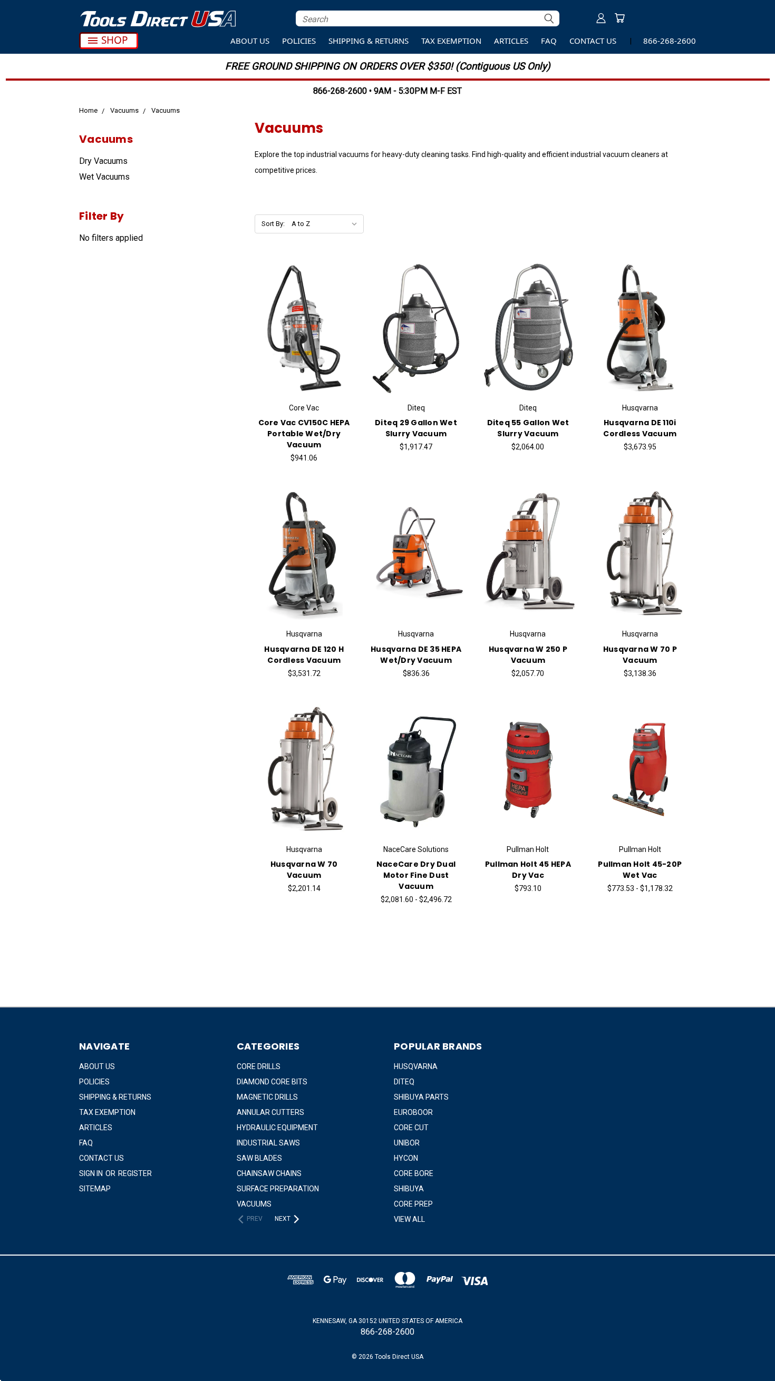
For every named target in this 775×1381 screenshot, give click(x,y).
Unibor (407, 1143)
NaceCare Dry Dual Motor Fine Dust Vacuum (416, 875)
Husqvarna (416, 1066)
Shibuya (409, 1188)
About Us (249, 40)
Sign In (91, 1173)
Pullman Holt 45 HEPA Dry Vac (528, 869)
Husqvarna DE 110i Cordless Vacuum (639, 428)
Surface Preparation (278, 1188)
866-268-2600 (669, 40)
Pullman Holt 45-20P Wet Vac (640, 869)
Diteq (404, 1082)
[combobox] (427, 18)
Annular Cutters (270, 1112)
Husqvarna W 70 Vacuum (304, 869)
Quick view (304, 315)
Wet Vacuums (104, 177)
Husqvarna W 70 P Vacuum (640, 654)
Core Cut (411, 1127)
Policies (299, 40)
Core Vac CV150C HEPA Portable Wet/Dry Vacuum (304, 433)
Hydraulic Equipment (277, 1127)
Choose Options (416, 779)
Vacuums (254, 1204)
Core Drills (258, 1066)
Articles (511, 40)
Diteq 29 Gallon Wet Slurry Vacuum (416, 428)
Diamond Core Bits (272, 1082)
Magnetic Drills (267, 1097)
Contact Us (592, 40)
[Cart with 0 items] (619, 18)
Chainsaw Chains (269, 1173)
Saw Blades (259, 1158)
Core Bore (413, 1173)
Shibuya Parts (421, 1097)
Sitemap (95, 1188)
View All (409, 1219)
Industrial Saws (268, 1143)
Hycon (406, 1158)
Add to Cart (304, 337)
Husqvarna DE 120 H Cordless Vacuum (304, 654)
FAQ (549, 40)
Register (135, 1173)
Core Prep (413, 1204)
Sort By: (273, 224)
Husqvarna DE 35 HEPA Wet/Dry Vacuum (416, 654)
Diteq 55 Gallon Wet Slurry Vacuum (528, 428)
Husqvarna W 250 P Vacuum (528, 654)
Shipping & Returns (368, 40)
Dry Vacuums (103, 161)
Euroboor (413, 1112)
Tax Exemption (451, 40)
